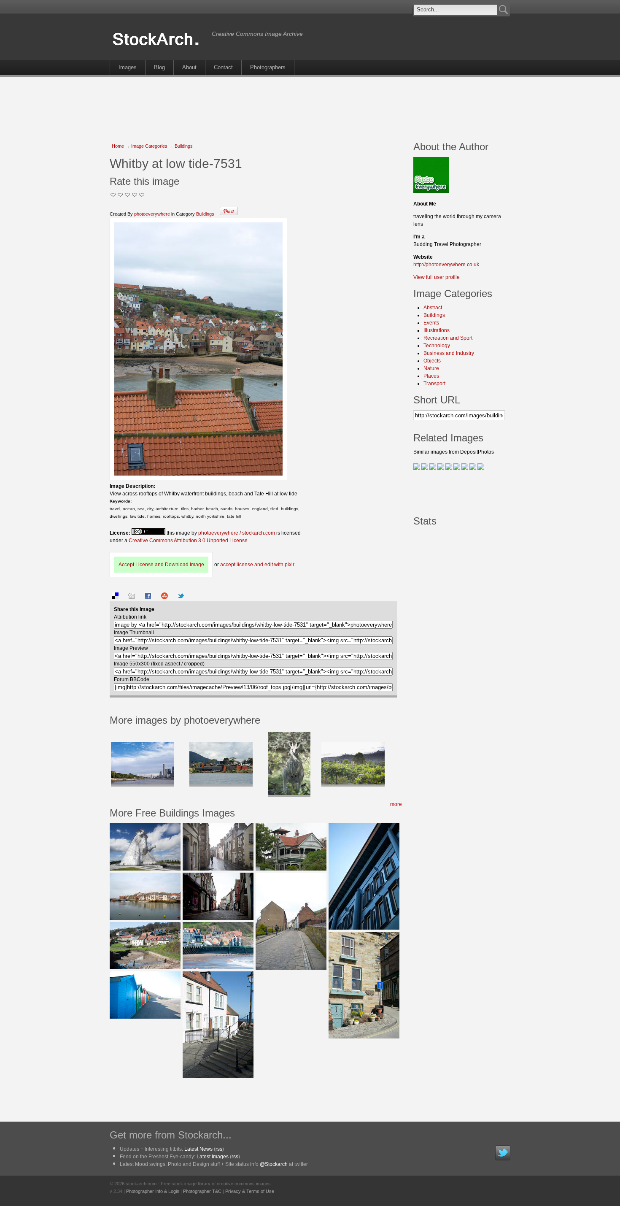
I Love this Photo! (142, 195)
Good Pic (127, 195)
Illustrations (436, 330)
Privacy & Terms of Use (249, 1191)
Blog (159, 67)
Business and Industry (448, 353)
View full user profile (436, 277)
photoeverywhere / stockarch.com (236, 533)
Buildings (184, 146)
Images (128, 67)
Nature (431, 368)
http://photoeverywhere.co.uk (446, 265)
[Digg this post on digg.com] (131, 597)
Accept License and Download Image (161, 565)
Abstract (432, 308)
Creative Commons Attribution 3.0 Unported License (188, 541)
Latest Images (213, 1157)
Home (118, 146)
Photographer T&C (202, 1191)
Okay (120, 195)
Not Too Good (113, 195)
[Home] (159, 46)
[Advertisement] (310, 105)
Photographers (268, 67)
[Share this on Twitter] (180, 597)
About (189, 67)
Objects (432, 361)
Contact (223, 67)
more (396, 804)
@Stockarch (274, 1164)
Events (431, 323)
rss (219, 1149)
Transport (434, 384)
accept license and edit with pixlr (257, 565)
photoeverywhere (152, 213)
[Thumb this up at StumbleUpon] (164, 597)
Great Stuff (134, 195)
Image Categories (149, 146)
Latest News (198, 1149)
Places (431, 376)
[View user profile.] (431, 191)
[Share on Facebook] (148, 597)
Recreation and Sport (447, 338)
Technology (436, 346)
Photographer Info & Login (152, 1191)
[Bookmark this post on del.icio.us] (115, 597)
